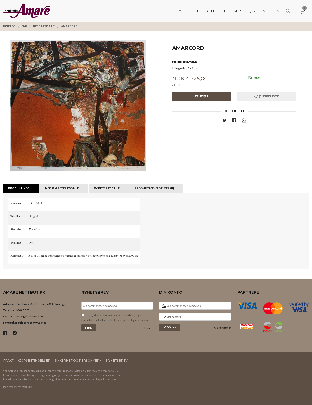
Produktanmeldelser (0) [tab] (154, 188)
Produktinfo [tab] (19, 188)
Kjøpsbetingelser (33, 361)
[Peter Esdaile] (78, 105)
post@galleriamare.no (29, 316)
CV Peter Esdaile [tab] (107, 188)
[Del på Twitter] (224, 121)
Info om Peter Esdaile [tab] (61, 188)
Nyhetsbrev (117, 361)
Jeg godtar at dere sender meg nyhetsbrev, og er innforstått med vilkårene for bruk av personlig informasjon (115, 318)
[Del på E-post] (243, 121)
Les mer (148, 328)
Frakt (8, 361)
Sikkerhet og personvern (78, 361)
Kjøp (204, 96)
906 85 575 (22, 310)
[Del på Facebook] (234, 121)
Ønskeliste (268, 96)
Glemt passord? (222, 327)
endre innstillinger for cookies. (99, 379)
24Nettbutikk (24, 387)
